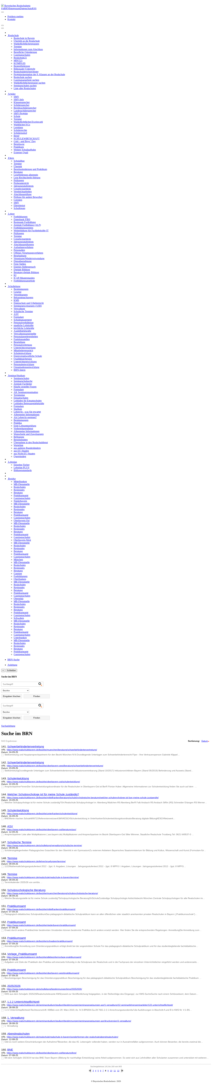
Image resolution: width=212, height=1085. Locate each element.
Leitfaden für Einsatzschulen (28, 400)
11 (115, 1071)
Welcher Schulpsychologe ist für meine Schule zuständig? (43, 794)
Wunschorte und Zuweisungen (29, 434)
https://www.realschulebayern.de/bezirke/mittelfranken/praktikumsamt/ (41, 909)
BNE (10, 1049)
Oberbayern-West (22, 540)
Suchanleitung (8, 726)
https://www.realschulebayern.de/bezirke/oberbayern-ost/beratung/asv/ (41, 829)
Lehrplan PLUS (21, 467)
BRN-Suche (13, 659)
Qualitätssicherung (23, 358)
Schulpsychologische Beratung (26, 890)
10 (111, 1071)
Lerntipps (18, 127)
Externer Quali (21, 152)
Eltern (10, 158)
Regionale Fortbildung (25, 222)
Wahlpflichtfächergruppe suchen (29, 82)
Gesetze (17, 292)
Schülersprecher (21, 105)
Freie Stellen (20, 264)
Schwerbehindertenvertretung (25, 746)
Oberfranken (20, 579)
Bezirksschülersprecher (25, 108)
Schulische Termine (23, 311)
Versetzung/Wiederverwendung (29, 258)
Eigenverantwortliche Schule (28, 356)
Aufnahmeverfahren (23, 247)
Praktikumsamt (21, 495)
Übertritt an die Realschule (27, 41)
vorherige (90, 1070)
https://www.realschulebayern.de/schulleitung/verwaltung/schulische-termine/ (44, 845)
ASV (16, 314)
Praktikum (19, 147)
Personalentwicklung (24, 364)
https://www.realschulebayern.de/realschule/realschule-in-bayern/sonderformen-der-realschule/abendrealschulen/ (62, 1037)
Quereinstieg (20, 456)
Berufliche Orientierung (25, 52)
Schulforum (19, 208)
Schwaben (19, 618)
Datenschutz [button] (26, 8)
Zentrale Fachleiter (23, 384)
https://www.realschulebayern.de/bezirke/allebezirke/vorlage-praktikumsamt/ (44, 957)
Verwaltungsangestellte (25, 333)
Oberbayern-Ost (21, 520)
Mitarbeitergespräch (23, 350)
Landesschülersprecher (25, 110)
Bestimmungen (21, 289)
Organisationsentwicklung (26, 367)
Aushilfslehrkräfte (22, 331)
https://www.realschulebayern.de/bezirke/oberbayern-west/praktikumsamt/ (43, 973)
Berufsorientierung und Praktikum (30, 169)
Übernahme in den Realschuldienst (31, 442)
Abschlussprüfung (23, 194)
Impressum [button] (14, 8)
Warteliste (18, 445)
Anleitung (12, 665)
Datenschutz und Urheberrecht (29, 303)
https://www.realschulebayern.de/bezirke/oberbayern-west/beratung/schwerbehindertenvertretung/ (55, 765)
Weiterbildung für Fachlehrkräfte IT (31, 230)
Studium (18, 409)
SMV (16, 96)
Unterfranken (20, 637)
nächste (122, 1070)
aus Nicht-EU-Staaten (24, 453)
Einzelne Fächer (21, 464)
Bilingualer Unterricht (24, 69)
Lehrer (11, 214)
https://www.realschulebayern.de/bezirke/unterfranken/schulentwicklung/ (42, 813)
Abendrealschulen (18, 1033)
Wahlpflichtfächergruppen (26, 43)
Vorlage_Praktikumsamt (22, 954)
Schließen (11, 670)
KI (15, 275)
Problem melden (15, 16)
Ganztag (18, 573)
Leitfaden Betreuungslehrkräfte (29, 403)
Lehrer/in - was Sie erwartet (27, 411)
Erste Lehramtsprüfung (25, 425)
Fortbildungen (20, 216)
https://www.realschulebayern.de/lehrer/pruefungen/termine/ (36, 861)
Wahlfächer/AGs (22, 124)
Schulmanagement (23, 319)
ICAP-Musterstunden (24, 278)
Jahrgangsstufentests (24, 186)
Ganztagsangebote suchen (26, 80)
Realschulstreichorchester (26, 71)
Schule (17, 116)
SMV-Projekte (21, 113)
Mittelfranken (20, 481)
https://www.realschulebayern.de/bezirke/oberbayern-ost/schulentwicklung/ (43, 781)
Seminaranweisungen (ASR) (28, 306)
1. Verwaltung (15, 1017)
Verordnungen (21, 294)
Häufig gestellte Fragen (25, 386)
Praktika (18, 423)
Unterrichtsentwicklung (25, 361)
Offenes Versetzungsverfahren (28, 253)
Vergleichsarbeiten (23, 191)
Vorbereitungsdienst (23, 428)
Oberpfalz (18, 598)
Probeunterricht (21, 183)
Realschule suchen (23, 77)
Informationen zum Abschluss (28, 49)
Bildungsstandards (23, 470)
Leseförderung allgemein (26, 174)
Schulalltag (19, 161)
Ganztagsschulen (22, 55)
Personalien (19, 250)
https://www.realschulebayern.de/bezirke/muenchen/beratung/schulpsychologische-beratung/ (52, 893)
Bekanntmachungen (23, 297)
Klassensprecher (22, 102)
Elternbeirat (19, 205)
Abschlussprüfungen (24, 244)
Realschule (13, 35)
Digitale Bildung (22, 269)
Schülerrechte (20, 130)
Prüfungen (19, 180)
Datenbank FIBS (22, 219)
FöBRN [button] (5, 8)
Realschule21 (20, 57)
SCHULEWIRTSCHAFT (27, 138)
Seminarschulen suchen (25, 85)
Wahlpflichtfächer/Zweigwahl (28, 122)
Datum (204, 741)
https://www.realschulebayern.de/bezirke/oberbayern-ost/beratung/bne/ (42, 1053)
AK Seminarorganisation (26, 392)
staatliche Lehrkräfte (24, 325)
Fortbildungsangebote (24, 280)
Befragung (19, 437)
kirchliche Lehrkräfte (24, 328)
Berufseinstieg (21, 439)
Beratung (18, 172)
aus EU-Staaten (21, 450)
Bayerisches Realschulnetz (17, 5)
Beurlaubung (20, 255)
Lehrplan (12, 462)
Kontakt (11, 19)
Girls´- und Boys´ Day (25, 141)
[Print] (2, 25)
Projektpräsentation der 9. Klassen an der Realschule (39, 74)
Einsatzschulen (21, 398)
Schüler (11, 94)
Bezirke (11, 478)
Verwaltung (19, 308)
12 (118, 1071)
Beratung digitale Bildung (26, 272)
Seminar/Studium (16, 375)
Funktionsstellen (22, 339)
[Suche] (2, 28)
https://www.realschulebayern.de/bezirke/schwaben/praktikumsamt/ (40, 941)
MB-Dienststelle (22, 484)
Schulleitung (13, 286)
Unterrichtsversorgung (25, 347)
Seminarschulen (21, 378)
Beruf (16, 135)
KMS (16, 300)
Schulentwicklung (22, 353)
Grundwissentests (22, 188)
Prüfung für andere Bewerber (28, 197)
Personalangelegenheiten (26, 336)
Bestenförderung (22, 66)
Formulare (19, 317)
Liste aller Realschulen (25, 88)
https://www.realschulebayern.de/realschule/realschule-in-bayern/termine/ (43, 877)
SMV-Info (19, 99)
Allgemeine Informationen (26, 414)
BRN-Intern (19, 370)
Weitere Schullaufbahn (25, 149)
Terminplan (19, 395)
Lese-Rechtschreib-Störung (27, 177)
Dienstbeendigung (23, 261)
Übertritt (18, 166)
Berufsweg (19, 144)
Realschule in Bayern (24, 38)
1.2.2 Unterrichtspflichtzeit (23, 1001)
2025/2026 (13, 985)
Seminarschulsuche (23, 381)
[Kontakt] (2, 12)
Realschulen (20, 487)
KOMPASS (19, 63)
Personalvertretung (23, 345)
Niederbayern (20, 501)
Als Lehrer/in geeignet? (25, 417)
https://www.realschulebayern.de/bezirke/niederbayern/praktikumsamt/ (41, 925)
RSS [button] (34, 8)
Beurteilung (19, 342)
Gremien (18, 200)
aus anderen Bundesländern (27, 448)
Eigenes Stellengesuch (25, 266)
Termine (18, 46)
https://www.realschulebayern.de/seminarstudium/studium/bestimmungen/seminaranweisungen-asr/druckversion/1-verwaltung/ (69, 1021)
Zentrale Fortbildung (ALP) (27, 225)
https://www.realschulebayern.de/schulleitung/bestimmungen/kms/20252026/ (44, 989)
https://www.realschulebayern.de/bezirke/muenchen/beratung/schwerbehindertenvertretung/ (52, 749)
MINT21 (18, 60)
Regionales (19, 490)
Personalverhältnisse (24, 322)
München (18, 559)
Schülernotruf (20, 133)
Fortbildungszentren (23, 227)
